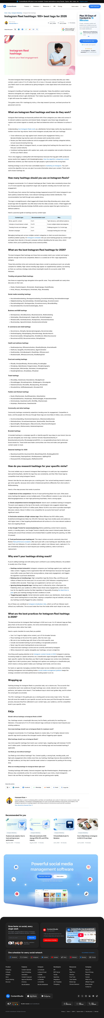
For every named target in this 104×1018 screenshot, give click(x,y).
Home (5, 13)
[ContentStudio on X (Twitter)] (82, 996)
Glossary (71, 974)
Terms (68, 1011)
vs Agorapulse (41, 977)
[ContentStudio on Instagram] (86, 996)
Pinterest (74, 957)
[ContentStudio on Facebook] (78, 996)
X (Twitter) (24, 957)
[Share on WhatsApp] (26, 29)
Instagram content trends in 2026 (45, 654)
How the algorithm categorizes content (56, 159)
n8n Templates (58, 982)
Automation (25, 974)
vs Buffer (40, 974)
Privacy (63, 1011)
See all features (26, 984)
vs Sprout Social (42, 972)
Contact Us (88, 986)
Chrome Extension (74, 984)
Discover (8, 982)
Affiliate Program (89, 982)
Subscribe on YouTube (50, 940)
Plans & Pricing (89, 972)
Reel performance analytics (22, 542)
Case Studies (73, 979)
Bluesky (84, 957)
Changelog (56, 984)
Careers (87, 977)
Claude (55, 974)
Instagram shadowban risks (37, 604)
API (54, 969)
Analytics (8, 974)
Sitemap (96, 1011)
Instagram (35, 957)
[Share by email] (33, 29)
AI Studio (8, 972)
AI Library (24, 982)
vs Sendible (41, 982)
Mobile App (72, 982)
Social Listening (10, 979)
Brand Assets (88, 984)
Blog (9, 13)
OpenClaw (56, 977)
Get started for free (88, 41)
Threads (93, 957)
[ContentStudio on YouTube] (93, 996)
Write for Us (88, 979)
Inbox (7, 977)
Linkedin (46, 957)
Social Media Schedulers (89, 952)
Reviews (87, 974)
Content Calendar (26, 969)
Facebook (14, 957)
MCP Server (57, 972)
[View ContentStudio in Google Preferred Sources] (68, 29)
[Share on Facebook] (22, 29)
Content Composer (27, 977)
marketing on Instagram (53, 166)
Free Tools (72, 977)
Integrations (57, 979)
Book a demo (60, 876)
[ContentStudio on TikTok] (97, 996)
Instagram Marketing (17, 13)
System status (80, 1011)
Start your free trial (44, 876)
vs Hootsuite (41, 969)
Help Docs (72, 972)
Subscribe (31, 937)
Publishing (8, 969)
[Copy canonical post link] (37, 29)
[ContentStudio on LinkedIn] (89, 996)
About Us (87, 969)
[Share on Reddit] (29, 29)
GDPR (73, 1011)
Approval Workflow (27, 979)
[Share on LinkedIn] (18, 29)
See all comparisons (43, 984)
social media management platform (50, 670)
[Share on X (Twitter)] (15, 29)
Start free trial (95, 6)
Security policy (89, 1011)
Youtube (56, 957)
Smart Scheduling (26, 972)
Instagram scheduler (34, 237)
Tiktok (64, 957)
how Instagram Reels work (26, 129)
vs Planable (41, 979)
